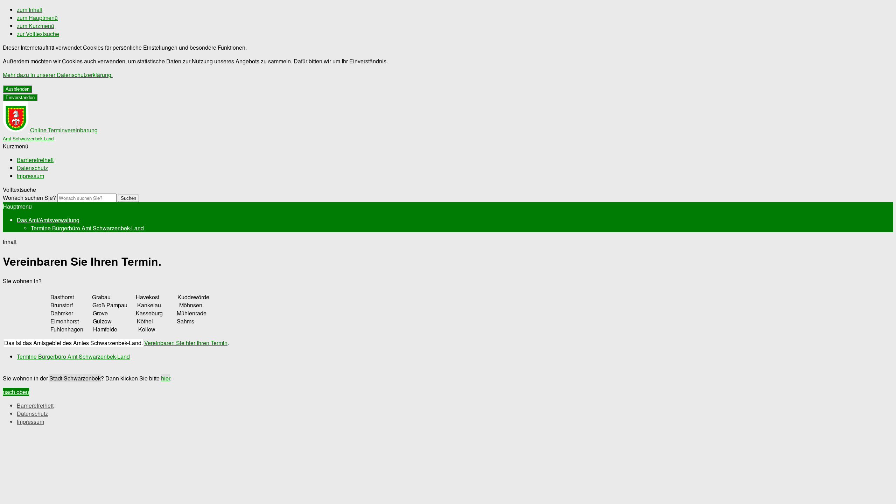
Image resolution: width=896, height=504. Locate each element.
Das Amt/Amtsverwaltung (48, 220)
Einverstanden (20, 97)
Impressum (30, 176)
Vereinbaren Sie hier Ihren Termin (185, 343)
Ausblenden (17, 89)
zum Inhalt (29, 10)
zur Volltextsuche (38, 34)
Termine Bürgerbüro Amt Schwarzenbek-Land (87, 228)
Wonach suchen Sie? (29, 198)
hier (165, 378)
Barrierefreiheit (35, 160)
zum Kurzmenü (35, 26)
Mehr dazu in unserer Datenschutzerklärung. (58, 75)
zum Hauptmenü (37, 18)
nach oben (16, 392)
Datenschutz (32, 168)
